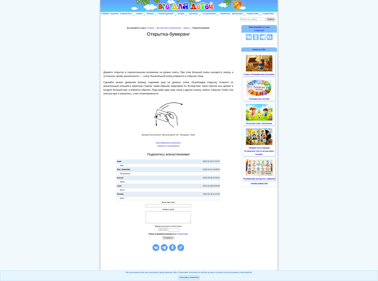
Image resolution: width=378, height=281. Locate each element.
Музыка (150, 13)
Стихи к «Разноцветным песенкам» (259, 74)
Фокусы (187, 28)
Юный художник (165, 13)
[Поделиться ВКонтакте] (156, 247)
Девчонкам (237, 13)
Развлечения (252, 13)
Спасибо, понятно (189, 278)
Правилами (183, 234)
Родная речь (126, 13)
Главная (105, 13)
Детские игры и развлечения (169, 28)
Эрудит (181, 13)
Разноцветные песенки (259, 99)
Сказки (139, 13)
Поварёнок (225, 13)
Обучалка (193, 13)
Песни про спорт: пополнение (259, 123)
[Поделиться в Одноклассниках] (172, 247)
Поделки (114, 13)
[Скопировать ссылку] (180, 247)
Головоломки (209, 13)
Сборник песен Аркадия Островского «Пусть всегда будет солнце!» (259, 151)
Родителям (268, 13)
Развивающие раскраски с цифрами (259, 179)
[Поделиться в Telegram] (164, 247)
